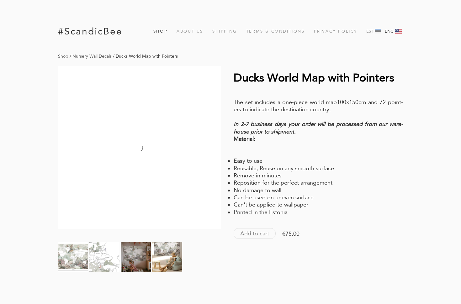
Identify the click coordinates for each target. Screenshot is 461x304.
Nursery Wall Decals (92, 56)
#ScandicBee (90, 31)
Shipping (224, 31)
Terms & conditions (275, 31)
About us (190, 31)
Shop (160, 31)
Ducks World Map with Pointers (147, 56)
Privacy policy (336, 31)
